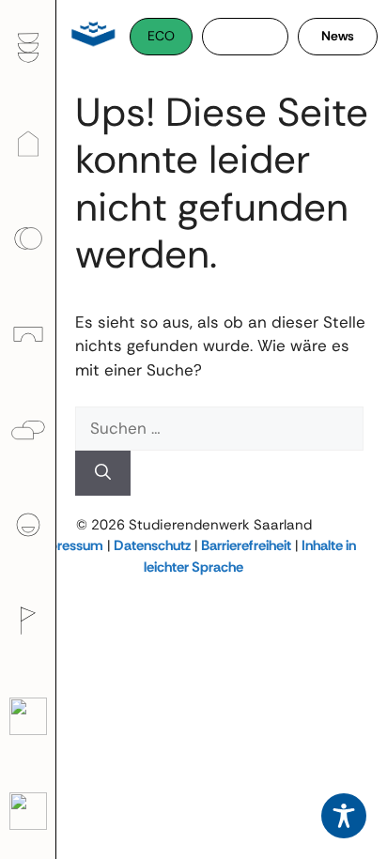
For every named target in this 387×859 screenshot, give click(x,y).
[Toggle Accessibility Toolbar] (343, 815)
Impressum (67, 545)
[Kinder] (27, 334)
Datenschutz (152, 545)
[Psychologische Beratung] (27, 430)
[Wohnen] (27, 143)
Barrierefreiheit (246, 545)
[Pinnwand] (27, 811)
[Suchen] (103, 473)
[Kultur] (27, 620)
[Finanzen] (27, 238)
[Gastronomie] (27, 48)
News (337, 35)
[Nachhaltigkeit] (27, 716)
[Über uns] (27, 525)
